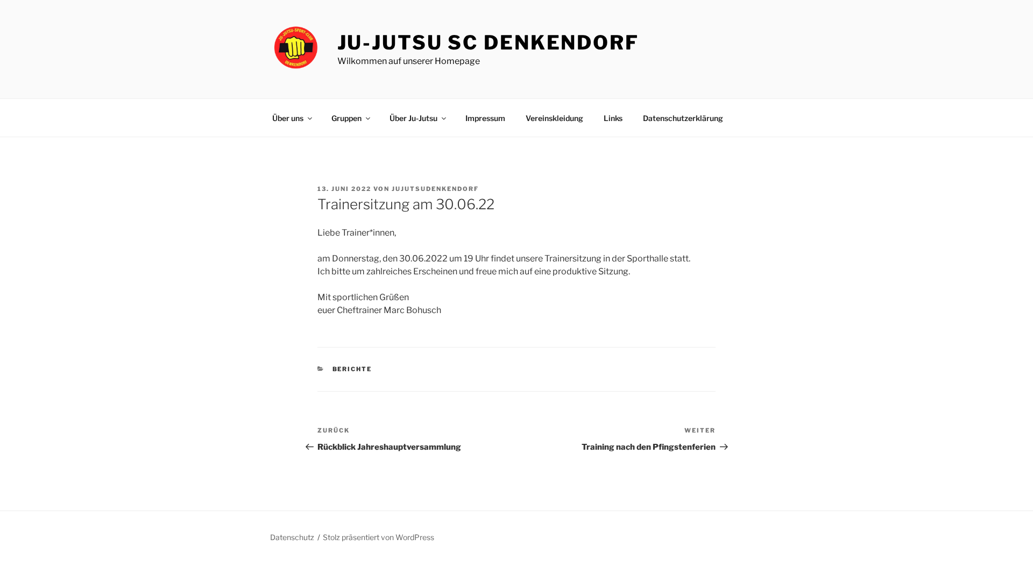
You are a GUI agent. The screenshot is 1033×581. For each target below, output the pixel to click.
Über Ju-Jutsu (413, 118)
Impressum (485, 118)
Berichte (352, 369)
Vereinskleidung (554, 118)
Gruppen (346, 118)
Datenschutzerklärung (683, 118)
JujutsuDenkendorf (435, 189)
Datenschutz (292, 537)
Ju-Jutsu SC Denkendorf (488, 42)
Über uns (287, 118)
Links (613, 118)
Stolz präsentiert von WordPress (378, 537)
